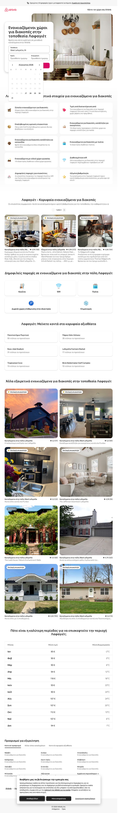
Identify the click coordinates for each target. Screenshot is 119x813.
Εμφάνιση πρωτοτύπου (81, 3)
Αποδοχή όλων (32, 799)
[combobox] (29, 50)
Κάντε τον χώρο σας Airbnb (99, 9)
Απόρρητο (56, 809)
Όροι (64, 809)
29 (35, 93)
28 (30, 93)
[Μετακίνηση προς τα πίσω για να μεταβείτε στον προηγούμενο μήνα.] (12, 65)
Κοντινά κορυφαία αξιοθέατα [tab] (60, 746)
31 (12, 98)
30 (40, 93)
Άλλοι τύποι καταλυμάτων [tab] (35, 746)
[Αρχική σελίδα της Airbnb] (11, 9)
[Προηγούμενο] (53, 210)
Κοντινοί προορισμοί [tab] (13, 746)
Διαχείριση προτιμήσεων (85, 799)
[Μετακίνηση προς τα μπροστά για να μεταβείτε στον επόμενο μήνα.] (39, 65)
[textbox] (18, 58)
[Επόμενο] (64, 210)
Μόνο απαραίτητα (59, 799)
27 (26, 93)
